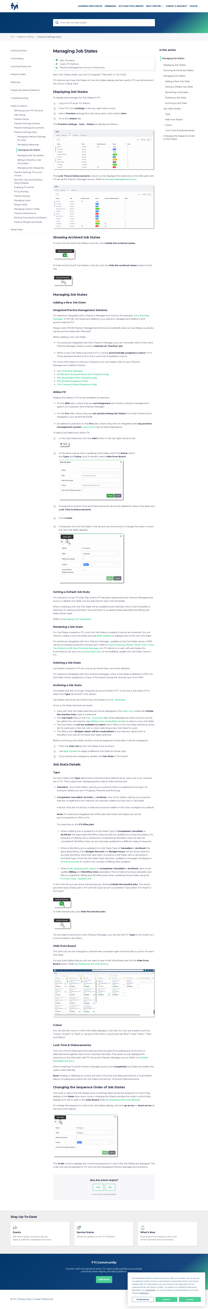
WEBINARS (110, 6)
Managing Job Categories (30, 168)
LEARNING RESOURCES (90, 6)
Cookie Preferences (43, 1299)
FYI (12, 36)
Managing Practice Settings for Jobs (31, 138)
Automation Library (131, 6)
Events (17, 1232)
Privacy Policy (25, 1299)
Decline (166, 1299)
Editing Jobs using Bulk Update (108, 721)
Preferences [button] (144, 1293)
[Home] (14, 6)
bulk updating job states (82, 868)
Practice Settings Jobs (49, 36)
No (110, 1187)
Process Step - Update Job (76, 878)
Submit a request (176, 6)
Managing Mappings (28, 144)
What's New (147, 1232)
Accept (189, 1299)
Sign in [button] (193, 6)
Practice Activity (70, 861)
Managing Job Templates (30, 155)
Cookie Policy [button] (150, 1290)
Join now (104, 1279)
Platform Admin (25, 36)
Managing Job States (29, 150)
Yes (98, 1187)
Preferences (143, 1299)
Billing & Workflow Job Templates (29, 162)
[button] (30, 50)
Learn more (89, 427)
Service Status (85, 1232)
